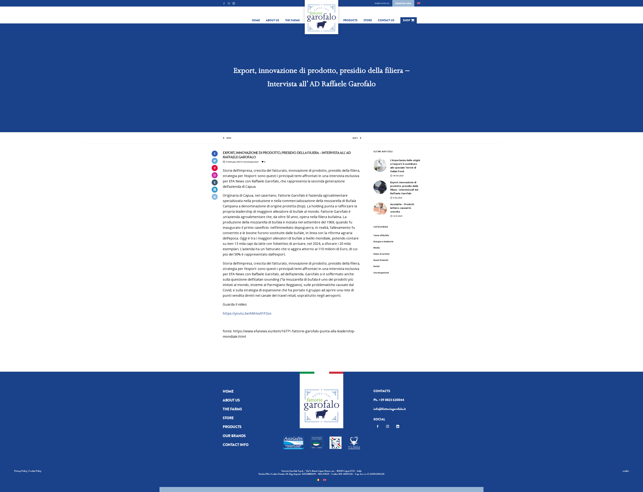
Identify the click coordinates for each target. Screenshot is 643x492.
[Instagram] (228, 3)
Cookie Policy (34, 471)
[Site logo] (321, 17)
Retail (376, 266)
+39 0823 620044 (391, 399)
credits (626, 471)
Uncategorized (381, 272)
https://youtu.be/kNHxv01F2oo (247, 313)
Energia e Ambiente (383, 241)
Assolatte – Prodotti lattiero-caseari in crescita (402, 208)
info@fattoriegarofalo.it (389, 408)
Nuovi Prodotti (380, 260)
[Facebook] (224, 3)
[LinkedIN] (233, 3)
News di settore (381, 254)
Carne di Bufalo (381, 235)
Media (376, 248)
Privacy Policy (20, 471)
